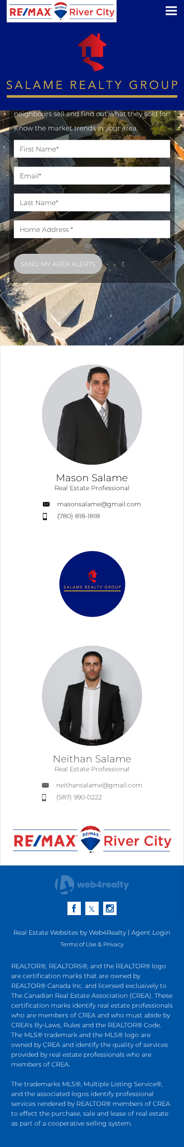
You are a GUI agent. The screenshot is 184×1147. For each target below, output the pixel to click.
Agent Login (150, 933)
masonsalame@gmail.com (99, 504)
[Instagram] (110, 908)
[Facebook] (74, 908)
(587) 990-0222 (79, 797)
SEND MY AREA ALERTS (58, 264)
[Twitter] (92, 908)
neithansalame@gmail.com (99, 785)
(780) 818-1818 (78, 516)
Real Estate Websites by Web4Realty (69, 933)
